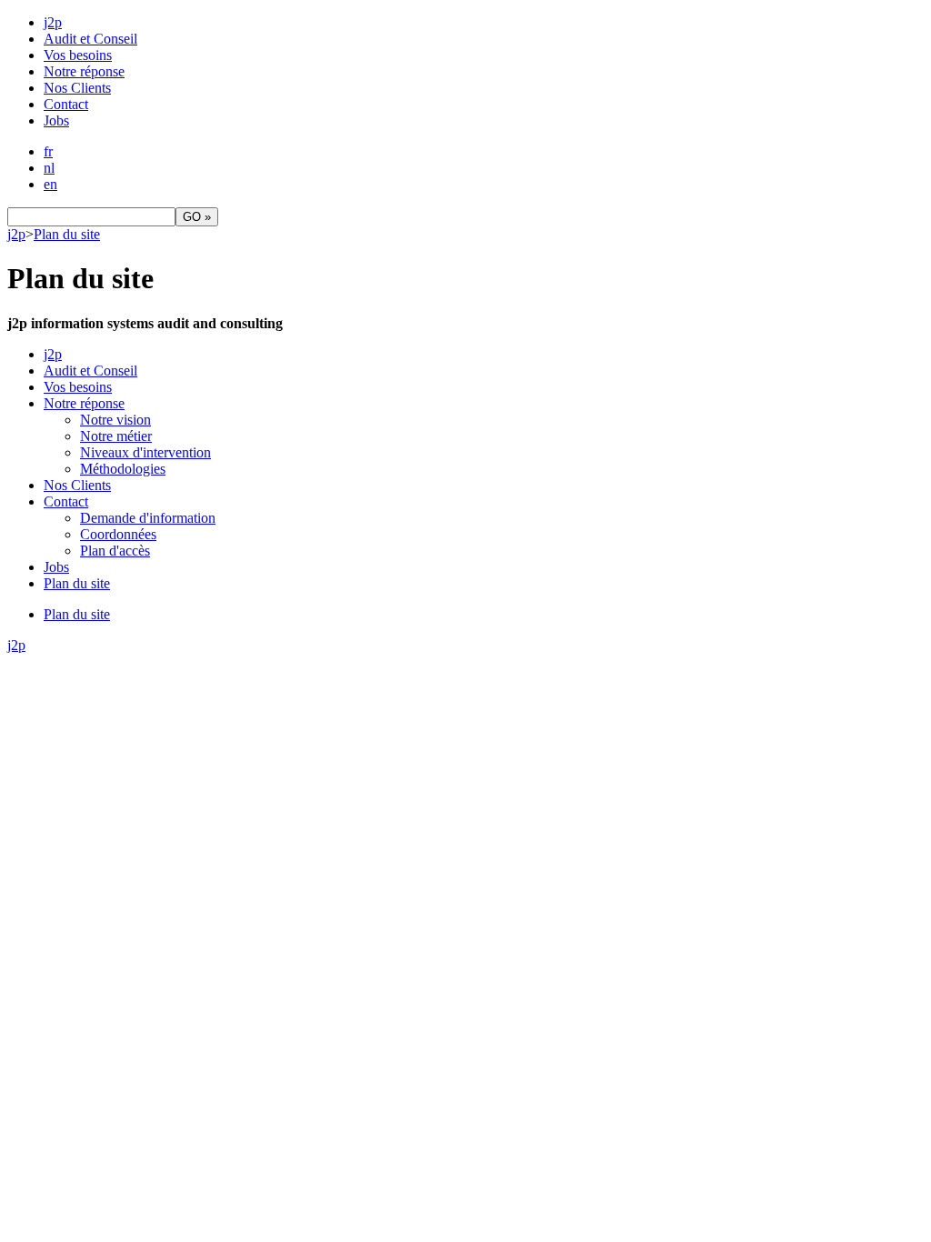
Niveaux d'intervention (145, 452)
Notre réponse (84, 71)
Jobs (56, 120)
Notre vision (115, 419)
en (50, 184)
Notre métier (116, 436)
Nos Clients (77, 87)
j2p (53, 22)
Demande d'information (147, 518)
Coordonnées (118, 534)
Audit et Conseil (90, 38)
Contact (66, 104)
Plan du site (67, 234)
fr (48, 151)
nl (49, 167)
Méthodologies (122, 468)
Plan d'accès (115, 550)
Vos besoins (78, 55)
